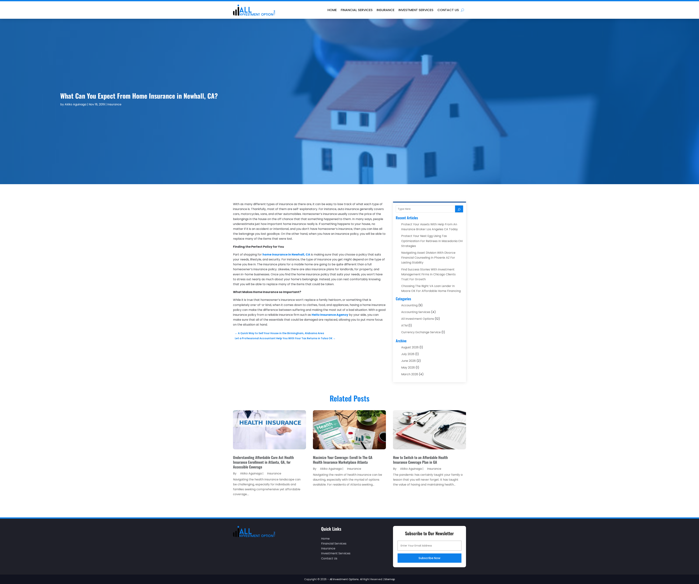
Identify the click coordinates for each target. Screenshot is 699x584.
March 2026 (409, 374)
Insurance (385, 10)
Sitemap (389, 579)
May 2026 (408, 367)
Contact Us (448, 10)
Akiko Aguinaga (75, 104)
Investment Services (415, 10)
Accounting (409, 305)
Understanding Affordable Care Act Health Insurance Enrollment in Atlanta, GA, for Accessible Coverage (263, 462)
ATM (404, 325)
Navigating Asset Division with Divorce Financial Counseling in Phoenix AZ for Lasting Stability (428, 258)
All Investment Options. (344, 579)
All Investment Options (417, 319)
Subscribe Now (429, 558)
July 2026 (407, 354)
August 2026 (410, 347)
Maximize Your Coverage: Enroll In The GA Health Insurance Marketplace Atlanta (342, 460)
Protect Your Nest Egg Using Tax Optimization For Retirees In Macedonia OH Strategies (432, 241)
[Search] (459, 209)
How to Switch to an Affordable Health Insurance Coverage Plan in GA (420, 460)
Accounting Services (415, 312)
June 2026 (408, 361)
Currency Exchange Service (421, 332)
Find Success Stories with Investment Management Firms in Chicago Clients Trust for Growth (428, 274)
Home (332, 10)
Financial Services (357, 10)
